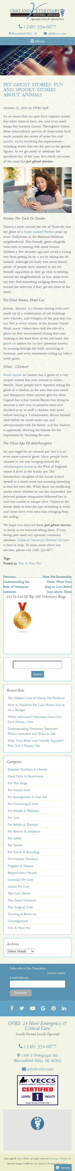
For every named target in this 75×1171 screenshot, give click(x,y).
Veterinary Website (58, 1158)
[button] (37, 1123)
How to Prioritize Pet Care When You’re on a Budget (36, 707)
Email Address (20, 978)
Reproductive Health (22, 873)
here (64, 1163)
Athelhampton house (18, 466)
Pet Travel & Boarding (23, 852)
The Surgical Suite (20, 907)
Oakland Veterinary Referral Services (43, 540)
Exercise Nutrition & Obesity (28, 769)
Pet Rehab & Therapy (23, 824)
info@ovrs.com (56, 33)
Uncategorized (18, 921)
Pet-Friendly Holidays (23, 859)
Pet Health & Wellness (23, 811)
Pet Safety (15, 838)
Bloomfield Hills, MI (24, 33)
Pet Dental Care (19, 790)
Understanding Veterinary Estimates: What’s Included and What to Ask (33, 731)
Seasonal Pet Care (20, 879)
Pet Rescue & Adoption (24, 831)
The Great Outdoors (22, 900)
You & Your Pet (29, 563)
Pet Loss (13, 817)
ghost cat (9, 343)
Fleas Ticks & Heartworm (25, 776)
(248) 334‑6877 (39, 26)
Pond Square (12, 375)
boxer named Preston (39, 232)
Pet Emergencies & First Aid (27, 797)
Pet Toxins (15, 845)
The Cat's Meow (19, 893)
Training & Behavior (22, 914)
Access (65, 1168)
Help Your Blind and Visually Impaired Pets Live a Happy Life (35, 743)
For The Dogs (17, 783)
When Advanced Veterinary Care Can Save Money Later (34, 719)
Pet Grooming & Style (23, 804)
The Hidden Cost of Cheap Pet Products (36, 698)
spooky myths (13, 141)
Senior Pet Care (19, 886)
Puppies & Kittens (20, 866)
